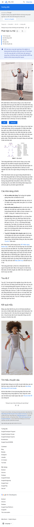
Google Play (4, 485)
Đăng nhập (29, 2)
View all (3, 488)
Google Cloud (4, 483)
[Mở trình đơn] (2, 2)
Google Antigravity (6, 480)
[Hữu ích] (26, 27)
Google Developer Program (8, 431)
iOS (4, 122)
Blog (2, 449)
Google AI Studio (5, 478)
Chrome (3, 472)
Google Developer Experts (8, 437)
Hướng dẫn (5, 7)
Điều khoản (4, 519)
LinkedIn (3, 457)
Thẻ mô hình (27, 396)
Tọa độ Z (7, 241)
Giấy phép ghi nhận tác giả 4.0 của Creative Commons (14, 413)
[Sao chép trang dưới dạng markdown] (22, 31)
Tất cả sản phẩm (5, 512)
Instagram (4, 454)
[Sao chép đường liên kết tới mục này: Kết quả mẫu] (14, 305)
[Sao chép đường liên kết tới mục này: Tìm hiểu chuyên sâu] (21, 380)
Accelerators (4, 439)
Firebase (3, 475)
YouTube (3, 462)
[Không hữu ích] (28, 27)
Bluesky (3, 452)
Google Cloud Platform (7, 507)
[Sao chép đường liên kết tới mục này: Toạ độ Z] (10, 278)
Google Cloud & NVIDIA (7, 442)
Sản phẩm (10, 24)
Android (13, 122)
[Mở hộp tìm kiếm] (24, 2)
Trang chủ (3, 24)
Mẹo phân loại (19, 260)
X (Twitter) (4, 460)
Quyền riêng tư (12, 519)
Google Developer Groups (7, 434)
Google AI (3, 509)
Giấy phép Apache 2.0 (22, 415)
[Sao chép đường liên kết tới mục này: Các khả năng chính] (20, 191)
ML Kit (11, 2)
